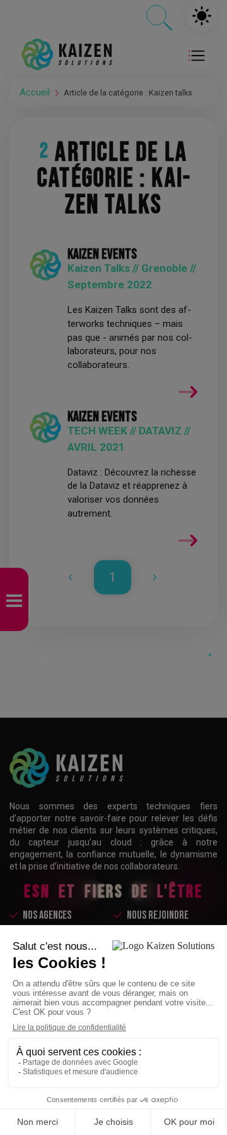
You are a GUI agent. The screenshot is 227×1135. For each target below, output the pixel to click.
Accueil (35, 92)
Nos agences (47, 915)
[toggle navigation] (198, 54)
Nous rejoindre (158, 915)
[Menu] (14, 599)
